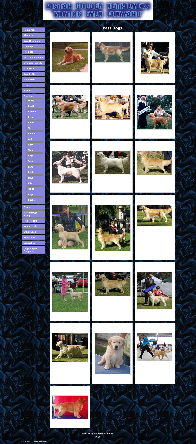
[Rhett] (112, 52)
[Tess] (155, 215)
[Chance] (112, 107)
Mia (70, 326)
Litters (27, 85)
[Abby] (155, 162)
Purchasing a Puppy (30, 214)
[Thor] (70, 227)
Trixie (112, 326)
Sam (70, 265)
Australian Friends (33, 57)
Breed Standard (32, 40)
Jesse (70, 88)
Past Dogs (29, 96)
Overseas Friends (33, 62)
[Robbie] (70, 407)
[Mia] (70, 347)
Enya (155, 265)
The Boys (28, 46)
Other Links (30, 231)
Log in (98, 436)
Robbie (70, 389)
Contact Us (29, 242)
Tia (154, 88)
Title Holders (30, 220)
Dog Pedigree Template (30, 250)
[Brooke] (155, 57)
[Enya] (155, 291)
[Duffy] (70, 57)
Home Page (29, 29)
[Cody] (112, 227)
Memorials (29, 79)
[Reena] (70, 167)
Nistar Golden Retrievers (37, 441)
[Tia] (155, 112)
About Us (28, 35)
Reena (70, 144)
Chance (112, 88)
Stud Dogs (29, 68)
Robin (112, 265)
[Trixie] (112, 354)
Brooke (154, 35)
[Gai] (112, 162)
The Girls (28, 51)
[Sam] (70, 292)
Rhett (112, 35)
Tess (154, 198)
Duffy (70, 35)
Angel (154, 326)
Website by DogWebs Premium (98, 433)
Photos (27, 207)
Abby (155, 144)
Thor (70, 198)
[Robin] (112, 284)
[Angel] (155, 347)
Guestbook (29, 237)
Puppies (28, 90)
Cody (112, 198)
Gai (112, 144)
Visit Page (83, 78)
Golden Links (30, 226)
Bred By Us (29, 74)
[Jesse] (70, 107)
